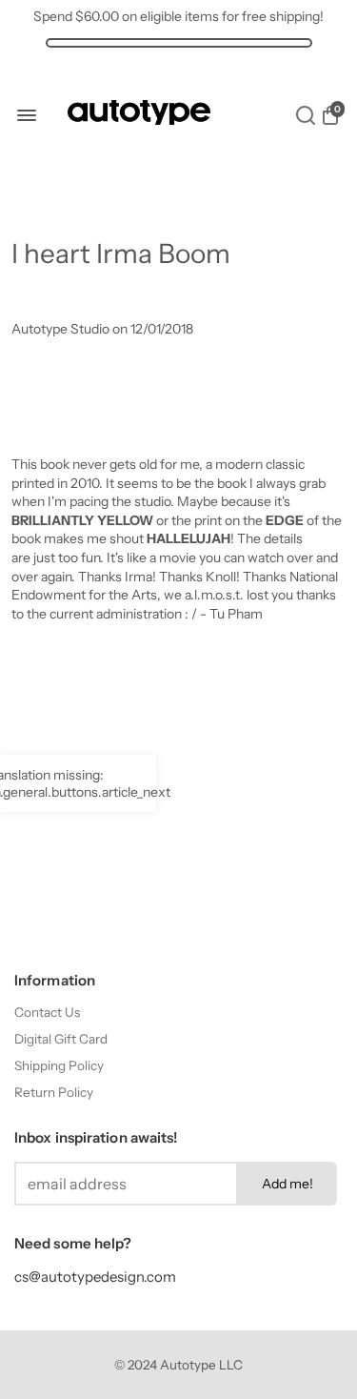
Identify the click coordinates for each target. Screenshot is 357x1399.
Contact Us (47, 1012)
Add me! (287, 1183)
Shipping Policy (59, 1065)
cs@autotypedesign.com (95, 1276)
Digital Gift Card (61, 1038)
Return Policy (53, 1092)
